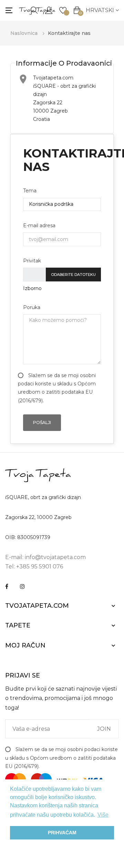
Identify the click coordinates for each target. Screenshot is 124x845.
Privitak (32, 261)
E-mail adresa (39, 225)
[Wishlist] (62, 9)
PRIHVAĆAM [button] (62, 832)
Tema (30, 191)
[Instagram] (22, 586)
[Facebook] (6, 586)
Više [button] (102, 815)
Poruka (31, 307)
